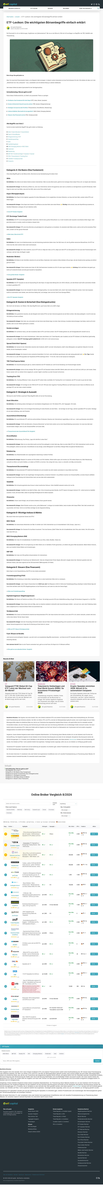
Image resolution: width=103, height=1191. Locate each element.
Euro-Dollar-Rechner (83, 1134)
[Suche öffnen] (98, 8)
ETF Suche (33, 8)
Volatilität (10, 158)
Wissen (50, 8)
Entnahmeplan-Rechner (84, 1121)
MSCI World (25, 146)
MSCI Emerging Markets (14, 146)
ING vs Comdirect (57, 1124)
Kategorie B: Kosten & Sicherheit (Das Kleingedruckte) (22, 773)
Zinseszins (10, 161)
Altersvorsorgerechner (83, 1114)
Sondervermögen (18, 153)
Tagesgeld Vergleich (33, 1119)
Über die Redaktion (8, 1174)
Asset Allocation (16, 132)
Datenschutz (28, 1174)
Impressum (21, 1174)
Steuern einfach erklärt (34, 1131)
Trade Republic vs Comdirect (60, 1119)
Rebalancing (11, 151)
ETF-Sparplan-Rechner (84, 1126)
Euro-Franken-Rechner (84, 1137)
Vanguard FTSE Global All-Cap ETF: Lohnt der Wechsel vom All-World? (18, 688)
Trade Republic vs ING (59, 1114)
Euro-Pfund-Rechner (83, 1139)
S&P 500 (10, 153)
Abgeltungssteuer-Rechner (85, 1111)
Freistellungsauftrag (13, 139)
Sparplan (26, 153)
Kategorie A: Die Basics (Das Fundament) (18, 772)
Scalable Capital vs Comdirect (61, 1121)
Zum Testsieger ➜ (85, 8)
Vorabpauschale (18, 158)
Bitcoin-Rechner (82, 1116)
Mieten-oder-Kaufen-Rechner (85, 1150)
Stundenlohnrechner (83, 1160)
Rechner (66, 8)
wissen (17, 17)
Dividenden (48, 1053)
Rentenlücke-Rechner (83, 1155)
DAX (29, 1053)
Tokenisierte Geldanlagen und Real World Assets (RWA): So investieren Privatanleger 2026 (51, 689)
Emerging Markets (37, 1053)
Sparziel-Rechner (82, 1158)
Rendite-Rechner (82, 1152)
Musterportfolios (32, 1129)
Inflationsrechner (82, 1147)
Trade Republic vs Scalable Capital (62, 1111)
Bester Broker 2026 (33, 1111)
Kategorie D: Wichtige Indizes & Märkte (17, 777)
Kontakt (16, 1174)
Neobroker (11, 149)
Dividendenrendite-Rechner (85, 1119)
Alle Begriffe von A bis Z (13, 770)
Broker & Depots (14, 8)
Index (9, 141)
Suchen (97, 1060)
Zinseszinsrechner (82, 1165)
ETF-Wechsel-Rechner (83, 1129)
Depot (9, 134)
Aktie (9, 132)
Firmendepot (31, 1121)
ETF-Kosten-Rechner (83, 1124)
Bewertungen (73, 739)
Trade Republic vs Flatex (59, 1116)
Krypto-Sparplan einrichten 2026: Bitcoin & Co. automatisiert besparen (82, 688)
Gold (55, 1053)
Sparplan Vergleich (33, 1114)
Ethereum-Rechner (83, 1132)
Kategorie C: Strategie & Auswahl (16, 775)
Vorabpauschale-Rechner (84, 1163)
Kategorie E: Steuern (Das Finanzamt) (17, 778)
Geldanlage (41, 684)
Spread (32, 153)
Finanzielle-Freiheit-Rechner (85, 1142)
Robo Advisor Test (33, 1116)
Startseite (10, 17)
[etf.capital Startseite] (10, 4)
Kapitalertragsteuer (13, 144)
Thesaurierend (15, 156)
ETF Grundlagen (32, 1126)
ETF (20, 136)
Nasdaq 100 (22, 1053)
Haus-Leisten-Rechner (83, 1145)
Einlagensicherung (13, 136)
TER (9, 156)
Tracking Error (24, 156)
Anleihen (61, 1053)
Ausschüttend (25, 132)
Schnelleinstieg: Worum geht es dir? (17, 769)
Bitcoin (72, 684)
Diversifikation (16, 134)
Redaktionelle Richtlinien (38, 1174)
